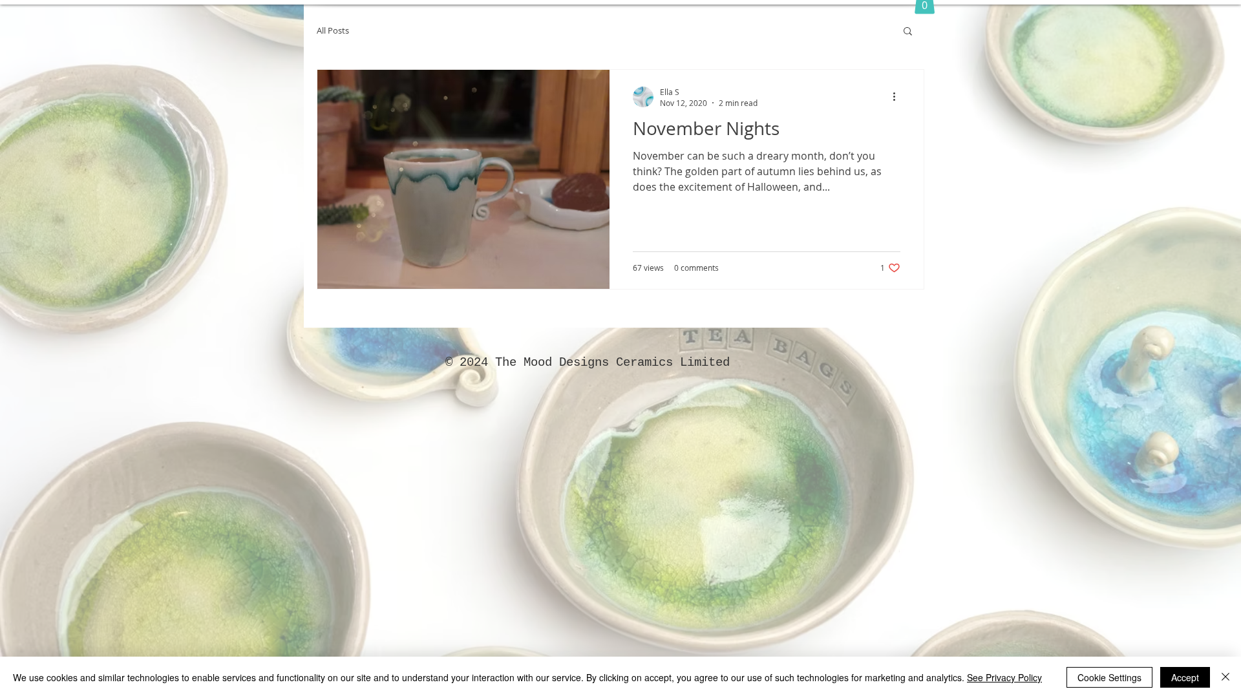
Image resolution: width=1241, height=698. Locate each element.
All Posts (333, 30)
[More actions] (898, 97)
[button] (908, 32)
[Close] (1225, 677)
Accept (1185, 677)
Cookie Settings (1109, 677)
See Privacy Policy (1004, 677)
